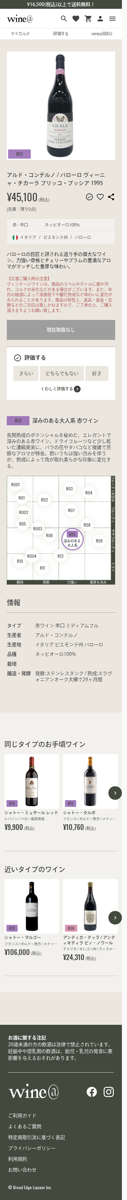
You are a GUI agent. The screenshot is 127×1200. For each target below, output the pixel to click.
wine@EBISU (101, 34)
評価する (61, 34)
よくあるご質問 (24, 1126)
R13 (19, 153)
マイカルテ (20, 34)
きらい (26, 373)
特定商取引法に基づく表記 (36, 1137)
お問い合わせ (22, 1169)
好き (97, 373)
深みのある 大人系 (72, 539)
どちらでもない (62, 373)
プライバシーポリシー (32, 1148)
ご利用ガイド (22, 1115)
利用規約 (17, 1159)
